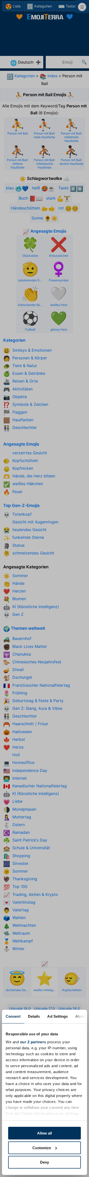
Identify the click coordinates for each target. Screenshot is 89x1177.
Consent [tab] (13, 1016)
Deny (44, 1162)
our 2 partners (33, 1042)
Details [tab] (34, 1016)
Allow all (44, 1133)
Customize (41, 1148)
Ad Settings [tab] (57, 1016)
